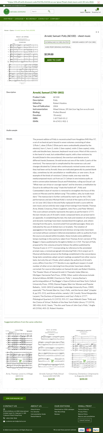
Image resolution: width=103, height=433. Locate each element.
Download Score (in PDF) (57, 42)
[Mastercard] (89, 430)
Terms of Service (83, 409)
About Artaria (35, 409)
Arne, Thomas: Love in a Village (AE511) (19, 375)
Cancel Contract (84, 420)
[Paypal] (96, 430)
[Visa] (81, 430)
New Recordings (60, 411)
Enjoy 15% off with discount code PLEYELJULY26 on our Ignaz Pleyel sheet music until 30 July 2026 (51, 2)
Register (88, 12)
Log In (82, 12)
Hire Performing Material (58, 47)
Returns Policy (83, 414)
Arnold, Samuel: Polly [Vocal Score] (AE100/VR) (51, 375)
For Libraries (35, 411)
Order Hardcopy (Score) (84, 42)
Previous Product (96, 32)
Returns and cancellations (86, 416)
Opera (12, 30)
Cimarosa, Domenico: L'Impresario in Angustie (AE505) (83, 375)
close (98, 2)
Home (6, 30)
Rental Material (36, 416)
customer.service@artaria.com (16, 5)
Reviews (57, 414)
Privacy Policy (83, 411)
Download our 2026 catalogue (64, 409)
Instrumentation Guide (38, 414)
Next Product (98, 32)
